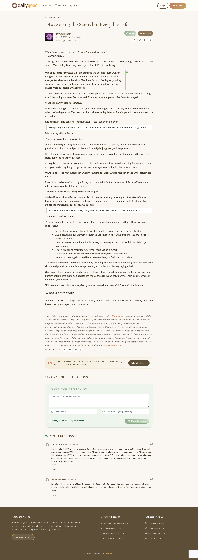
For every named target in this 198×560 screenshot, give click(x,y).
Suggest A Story (156, 523)
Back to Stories (54, 17)
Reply (54, 469)
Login (162, 5)
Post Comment (138, 421)
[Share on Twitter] (139, 40)
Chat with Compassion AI (112, 533)
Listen (131, 33)
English (146, 33)
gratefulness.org (70, 40)
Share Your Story (156, 528)
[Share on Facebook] (134, 40)
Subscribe (178, 5)
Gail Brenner (65, 33)
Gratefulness (118, 316)
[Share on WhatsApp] (150, 40)
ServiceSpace (110, 553)
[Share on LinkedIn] (145, 40)
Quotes (73, 5)
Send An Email (155, 538)
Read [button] (46, 5)
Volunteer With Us (156, 533)
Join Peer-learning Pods (112, 528)
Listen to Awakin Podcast (112, 538)
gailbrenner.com (114, 345)
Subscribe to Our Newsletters (114, 523)
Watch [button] (61, 5)
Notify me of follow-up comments (68, 420)
